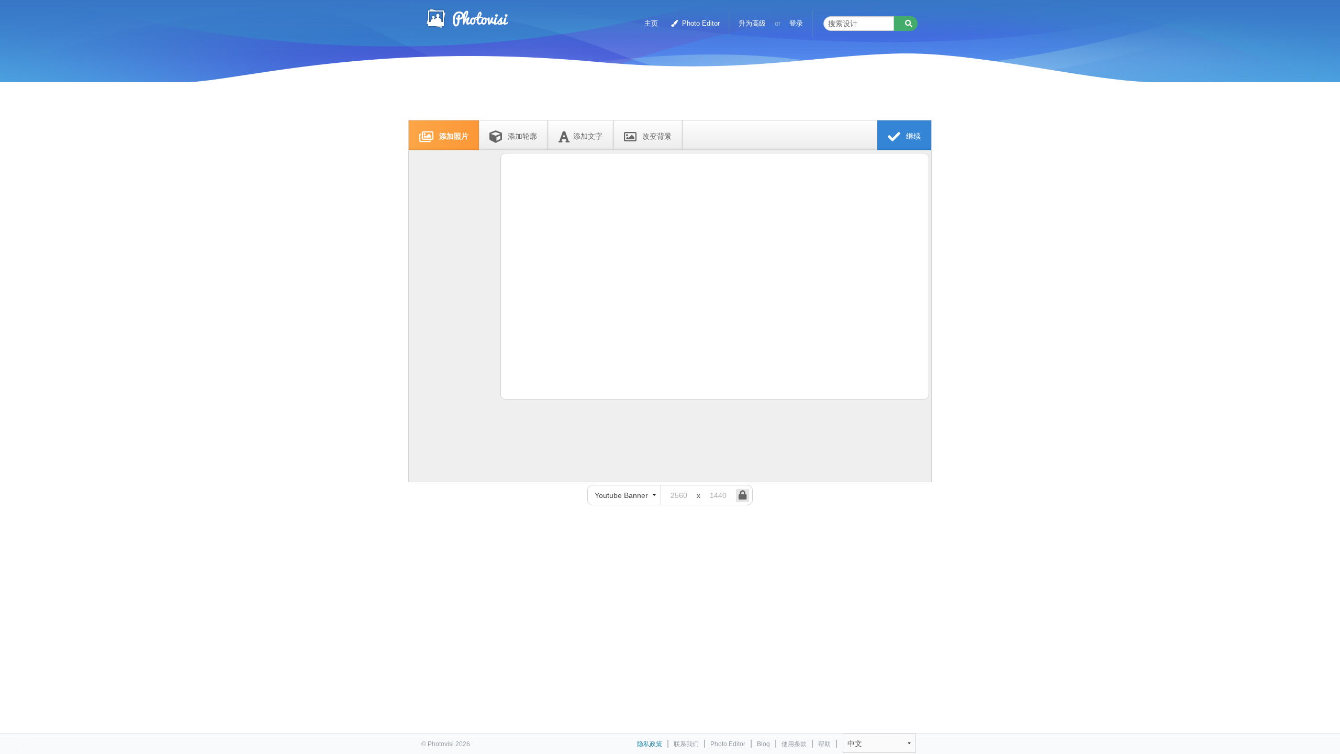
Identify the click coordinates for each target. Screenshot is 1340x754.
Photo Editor (700, 23)
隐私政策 (649, 744)
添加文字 (587, 136)
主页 (651, 23)
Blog (763, 744)
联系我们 (686, 744)
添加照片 (452, 136)
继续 (912, 136)
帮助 (824, 744)
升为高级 (752, 23)
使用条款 (794, 744)
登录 (796, 23)
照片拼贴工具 (467, 18)
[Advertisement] (659, 95)
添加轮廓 (521, 136)
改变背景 (656, 136)
